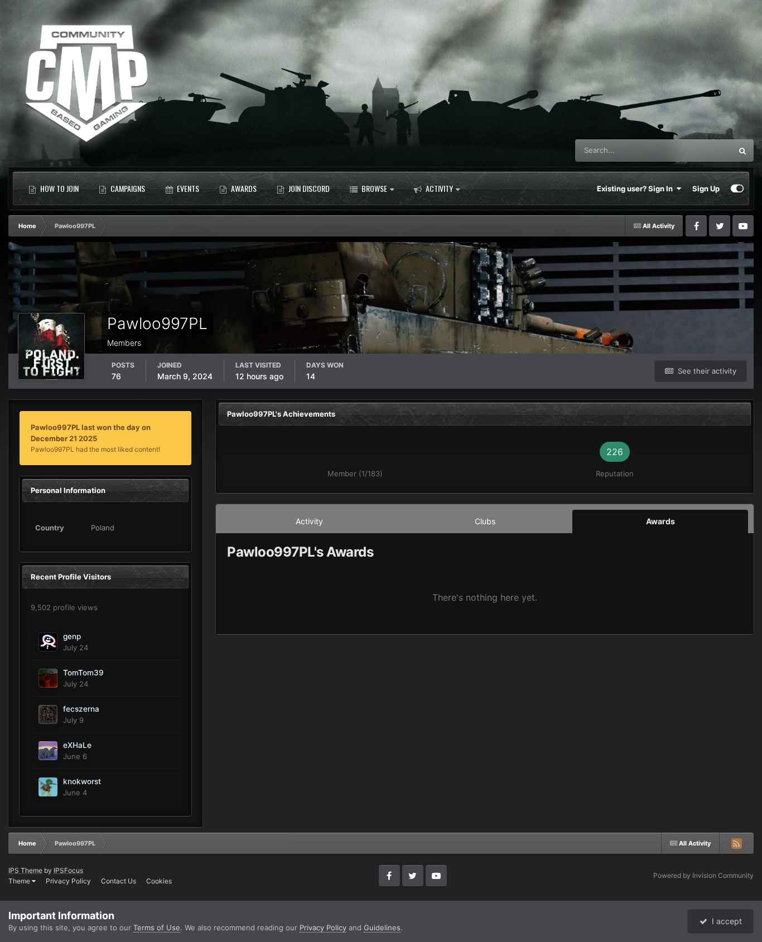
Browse (373, 188)
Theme (20, 881)
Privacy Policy (68, 881)
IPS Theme (25, 870)
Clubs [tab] (485, 521)
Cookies (159, 881)
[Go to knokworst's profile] (47, 786)
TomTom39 (83, 672)
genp (72, 636)
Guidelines (382, 927)
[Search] (742, 150)
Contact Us (118, 881)
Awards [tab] (660, 521)
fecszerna (81, 708)
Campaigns (127, 188)
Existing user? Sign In (636, 188)
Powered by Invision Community (703, 875)
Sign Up (706, 188)
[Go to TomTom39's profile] (47, 678)
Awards (243, 188)
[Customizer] (737, 188)
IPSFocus (68, 870)
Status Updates (692, 150)
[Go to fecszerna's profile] (47, 714)
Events (187, 188)
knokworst (82, 781)
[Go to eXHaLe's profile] (47, 750)
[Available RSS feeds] (736, 843)
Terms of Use (156, 927)
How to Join (58, 188)
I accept (724, 921)
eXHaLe (77, 745)
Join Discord (308, 188)
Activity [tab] (309, 521)
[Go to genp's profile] (47, 641)
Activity (438, 188)
